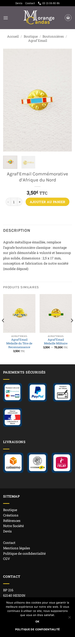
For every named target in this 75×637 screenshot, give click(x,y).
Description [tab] (16, 230)
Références (11, 520)
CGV (6, 558)
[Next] (65, 100)
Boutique (31, 36)
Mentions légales (16, 548)
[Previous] (10, 100)
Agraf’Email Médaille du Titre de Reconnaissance (19, 343)
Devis (18, 3)
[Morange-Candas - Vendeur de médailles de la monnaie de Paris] (39, 17)
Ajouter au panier (47, 202)
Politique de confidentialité (24, 553)
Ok (37, 621)
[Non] (69, 618)
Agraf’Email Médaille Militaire (56, 341)
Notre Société (13, 526)
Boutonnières (53, 36)
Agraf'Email (37, 40)
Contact (30, 3)
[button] (5, 18)
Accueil (13, 36)
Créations (10, 515)
